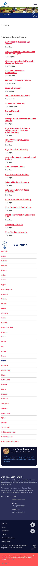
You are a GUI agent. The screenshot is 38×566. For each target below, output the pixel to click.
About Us (4, 523)
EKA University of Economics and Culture (20, 158)
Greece (4, 318)
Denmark (4, 294)
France (3, 308)
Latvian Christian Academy (17, 96)
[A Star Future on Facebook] (32, 524)
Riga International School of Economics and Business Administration (17, 130)
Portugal (4, 394)
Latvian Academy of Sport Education (17, 191)
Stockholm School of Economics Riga (20, 216)
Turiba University (13, 111)
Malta (3, 375)
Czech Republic (6, 289)
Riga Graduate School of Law (18, 207)
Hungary (4, 332)
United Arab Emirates (8, 432)
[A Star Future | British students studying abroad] (5, 4)
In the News (5, 530)
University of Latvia (14, 224)
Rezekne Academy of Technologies (14, 72)
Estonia (4, 299)
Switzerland (5, 427)
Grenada (4, 323)
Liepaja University (13, 88)
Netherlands (5, 380)
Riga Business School (15, 167)
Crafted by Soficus (33, 547)
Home (4, 14)
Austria (3, 256)
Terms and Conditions (8, 538)
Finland (4, 303)
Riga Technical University (16, 149)
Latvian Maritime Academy (17, 182)
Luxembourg (5, 370)
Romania (4, 399)
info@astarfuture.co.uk (18, 499)
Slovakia (4, 408)
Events (4, 534)
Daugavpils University (15, 103)
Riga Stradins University (16, 232)
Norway (4, 384)
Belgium (4, 261)
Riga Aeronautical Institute (17, 174)
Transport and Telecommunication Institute (20, 120)
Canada (4, 270)
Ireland (3, 342)
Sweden (4, 422)
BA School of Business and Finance (17, 43)
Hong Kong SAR (7, 327)
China (3, 275)
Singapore (5, 403)
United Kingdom (7, 437)
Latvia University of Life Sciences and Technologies (20, 52)
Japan (3, 351)
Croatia (3, 280)
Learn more (10, 559)
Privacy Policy (6, 541)
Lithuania (4, 365)
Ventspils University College (18, 80)
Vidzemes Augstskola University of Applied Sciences (19, 62)
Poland (3, 389)
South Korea (5, 413)
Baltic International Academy (18, 199)
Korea (3, 356)
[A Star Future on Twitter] (32, 531)
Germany (4, 313)
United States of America (10, 442)
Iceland (3, 337)
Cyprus (3, 285)
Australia (4, 251)
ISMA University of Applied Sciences (17, 141)
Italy (2, 346)
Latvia (3, 361)
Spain (3, 418)
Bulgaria (4, 265)
